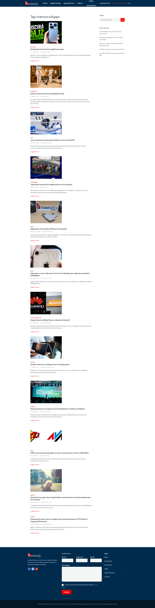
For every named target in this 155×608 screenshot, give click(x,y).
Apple (45, 3)
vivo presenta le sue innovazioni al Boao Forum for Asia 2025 (52, 140)
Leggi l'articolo (34, 61)
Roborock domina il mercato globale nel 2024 (47, 94)
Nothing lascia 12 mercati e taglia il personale (47, 49)
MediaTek (38, 318)
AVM (31, 450)
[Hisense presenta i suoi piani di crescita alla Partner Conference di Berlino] (46, 392)
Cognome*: (80, 557)
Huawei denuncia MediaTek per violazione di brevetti (50, 320)
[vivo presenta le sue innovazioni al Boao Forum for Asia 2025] (46, 123)
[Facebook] (29, 568)
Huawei (32, 318)
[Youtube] (36, 568)
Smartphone (55, 3)
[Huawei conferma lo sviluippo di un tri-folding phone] (46, 347)
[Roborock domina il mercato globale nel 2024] (46, 76)
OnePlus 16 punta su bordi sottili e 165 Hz (111, 49)
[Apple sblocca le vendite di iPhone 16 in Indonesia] (46, 212)
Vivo (31, 138)
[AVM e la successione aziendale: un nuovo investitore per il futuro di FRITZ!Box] (46, 436)
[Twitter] (32, 568)
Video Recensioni (109, 573)
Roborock (33, 91)
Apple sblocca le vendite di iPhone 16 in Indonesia (48, 229)
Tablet (80, 3)
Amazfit (32, 495)
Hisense (32, 406)
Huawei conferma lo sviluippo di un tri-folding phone (49, 365)
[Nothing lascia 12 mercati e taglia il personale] (46, 32)
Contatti (107, 577)
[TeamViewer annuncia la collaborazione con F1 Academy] (46, 167)
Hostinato (114, 604)
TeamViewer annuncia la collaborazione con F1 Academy (51, 185)
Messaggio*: (66, 565)
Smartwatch (69, 3)
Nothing (33, 47)
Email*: (92, 557)
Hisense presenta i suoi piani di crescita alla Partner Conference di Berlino (57, 409)
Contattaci (105, 3)
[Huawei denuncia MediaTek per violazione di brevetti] (46, 303)
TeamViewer (34, 182)
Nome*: (64, 557)
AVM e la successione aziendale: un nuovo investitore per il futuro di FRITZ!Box (59, 453)
